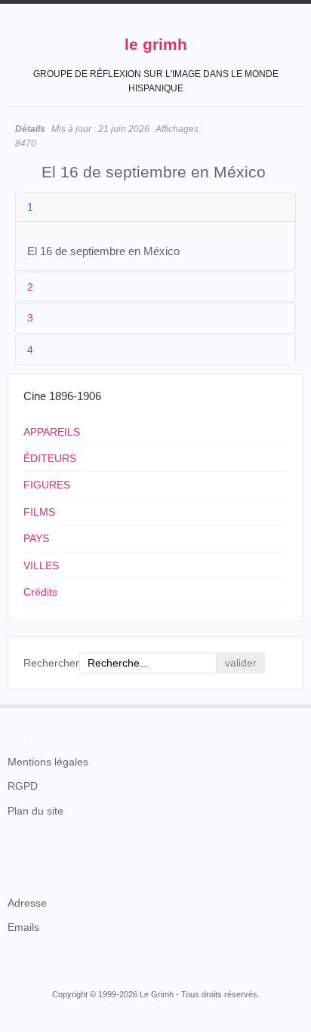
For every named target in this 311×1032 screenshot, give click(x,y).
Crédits (40, 592)
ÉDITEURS (49, 458)
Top (294, 704)
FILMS (39, 512)
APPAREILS (51, 432)
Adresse (27, 903)
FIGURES (46, 485)
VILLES (41, 565)
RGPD (23, 786)
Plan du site (35, 811)
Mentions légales (48, 762)
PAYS (36, 538)
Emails (23, 927)
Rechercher (51, 663)
